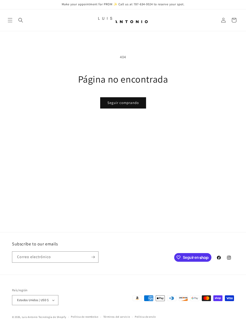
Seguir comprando (123, 102)
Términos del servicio (116, 316)
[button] (10, 20)
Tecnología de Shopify (52, 317)
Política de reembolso (84, 316)
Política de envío (145, 316)
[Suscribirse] (93, 257)
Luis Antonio (30, 317)
